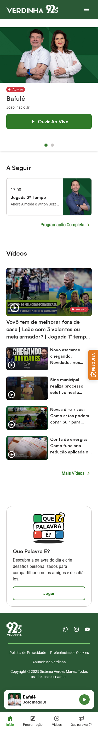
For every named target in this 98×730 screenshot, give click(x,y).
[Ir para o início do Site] (32, 9)
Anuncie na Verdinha (49, 662)
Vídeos (57, 725)
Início (10, 725)
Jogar (49, 593)
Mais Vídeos (73, 473)
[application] (49, 699)
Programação (33, 725)
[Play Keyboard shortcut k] (84, 699)
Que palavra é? (81, 725)
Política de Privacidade (27, 652)
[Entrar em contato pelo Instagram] (76, 629)
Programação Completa (62, 224)
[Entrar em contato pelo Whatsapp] (65, 629)
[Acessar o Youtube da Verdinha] (87, 629)
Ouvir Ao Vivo (53, 121)
